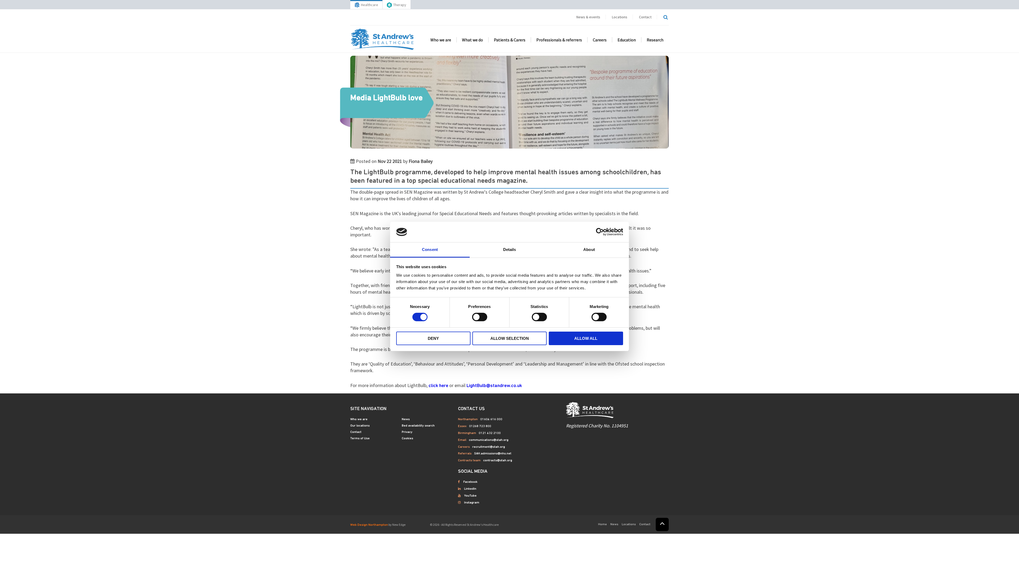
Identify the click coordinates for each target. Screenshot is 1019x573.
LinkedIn (470, 488)
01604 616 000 (491, 419)
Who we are (440, 39)
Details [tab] (509, 249)
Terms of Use (360, 438)
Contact (645, 17)
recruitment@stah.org (488, 447)
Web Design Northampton (369, 525)
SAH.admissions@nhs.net (492, 453)
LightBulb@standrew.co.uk (494, 386)
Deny (433, 338)
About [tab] (589, 249)
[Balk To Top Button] (662, 524)
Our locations (360, 425)
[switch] (479, 317)
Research (655, 39)
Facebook (470, 482)
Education (627, 39)
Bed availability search (418, 425)
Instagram (471, 502)
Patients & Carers (509, 39)
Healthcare (369, 4)
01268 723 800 (480, 426)
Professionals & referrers (559, 39)
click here (438, 386)
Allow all (585, 338)
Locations (619, 17)
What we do (472, 39)
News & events (588, 17)
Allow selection (509, 338)
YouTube (470, 495)
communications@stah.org (488, 440)
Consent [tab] (430, 249)
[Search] (665, 17)
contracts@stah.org (497, 460)
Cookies (407, 438)
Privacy (407, 432)
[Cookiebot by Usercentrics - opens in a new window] (600, 232)
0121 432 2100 (490, 433)
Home (602, 524)
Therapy (399, 4)
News (406, 419)
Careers (600, 39)
